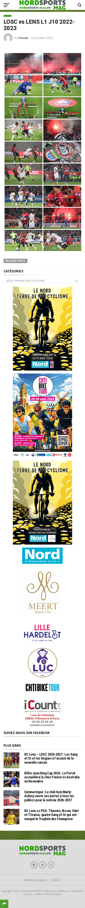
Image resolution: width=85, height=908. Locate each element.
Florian (23, 37)
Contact (56, 880)
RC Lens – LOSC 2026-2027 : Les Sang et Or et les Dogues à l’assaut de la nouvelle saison (50, 758)
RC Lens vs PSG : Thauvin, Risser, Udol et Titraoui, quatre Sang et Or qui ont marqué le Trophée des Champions (51, 815)
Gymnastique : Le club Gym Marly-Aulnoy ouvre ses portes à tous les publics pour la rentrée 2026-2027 (49, 796)
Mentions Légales (35, 880)
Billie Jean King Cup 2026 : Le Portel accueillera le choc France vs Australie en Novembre (52, 777)
